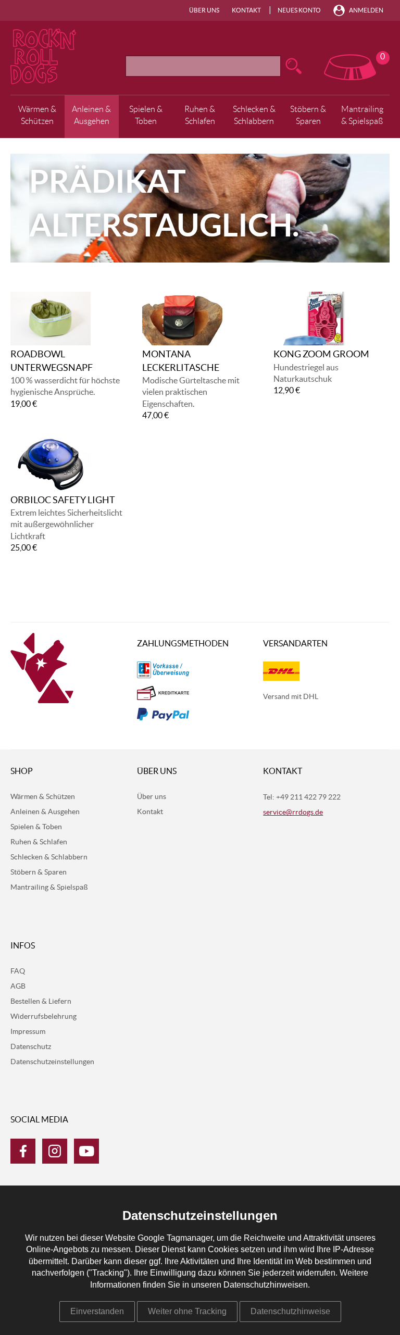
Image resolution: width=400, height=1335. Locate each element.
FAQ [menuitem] (17, 971)
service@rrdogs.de (293, 812)
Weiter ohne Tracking (187, 1311)
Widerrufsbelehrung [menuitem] (43, 1016)
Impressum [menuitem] (27, 1031)
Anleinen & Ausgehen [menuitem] (91, 115)
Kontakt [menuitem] (246, 10)
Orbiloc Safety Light (62, 500)
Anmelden (366, 10)
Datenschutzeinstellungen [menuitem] (52, 1062)
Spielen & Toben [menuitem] (145, 115)
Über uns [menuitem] (204, 10)
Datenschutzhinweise (290, 1311)
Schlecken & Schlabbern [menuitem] (254, 115)
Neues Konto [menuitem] (299, 10)
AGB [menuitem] (18, 986)
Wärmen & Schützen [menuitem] (37, 115)
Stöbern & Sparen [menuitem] (308, 115)
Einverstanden (97, 1311)
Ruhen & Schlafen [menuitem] (199, 115)
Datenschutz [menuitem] (30, 1047)
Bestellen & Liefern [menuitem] (40, 1001)
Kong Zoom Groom (321, 354)
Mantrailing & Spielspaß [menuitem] (362, 115)
